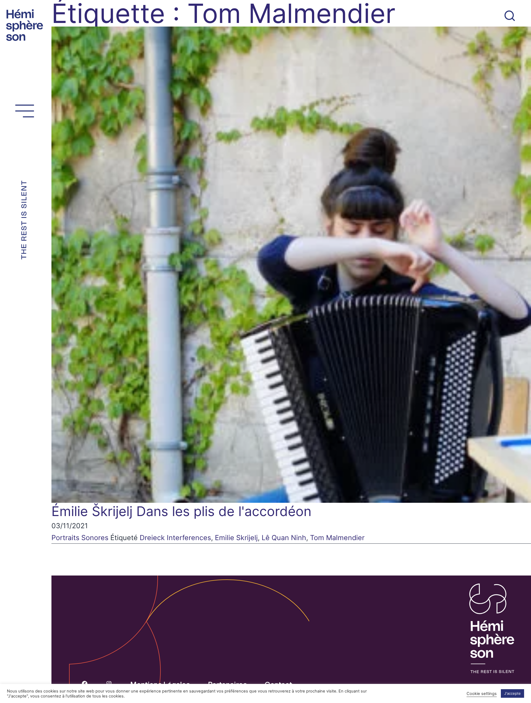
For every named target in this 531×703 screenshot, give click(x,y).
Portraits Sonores (79, 537)
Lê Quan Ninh (284, 537)
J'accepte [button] (512, 693)
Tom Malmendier (337, 537)
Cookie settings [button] (482, 693)
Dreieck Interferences (175, 537)
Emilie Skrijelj (236, 537)
